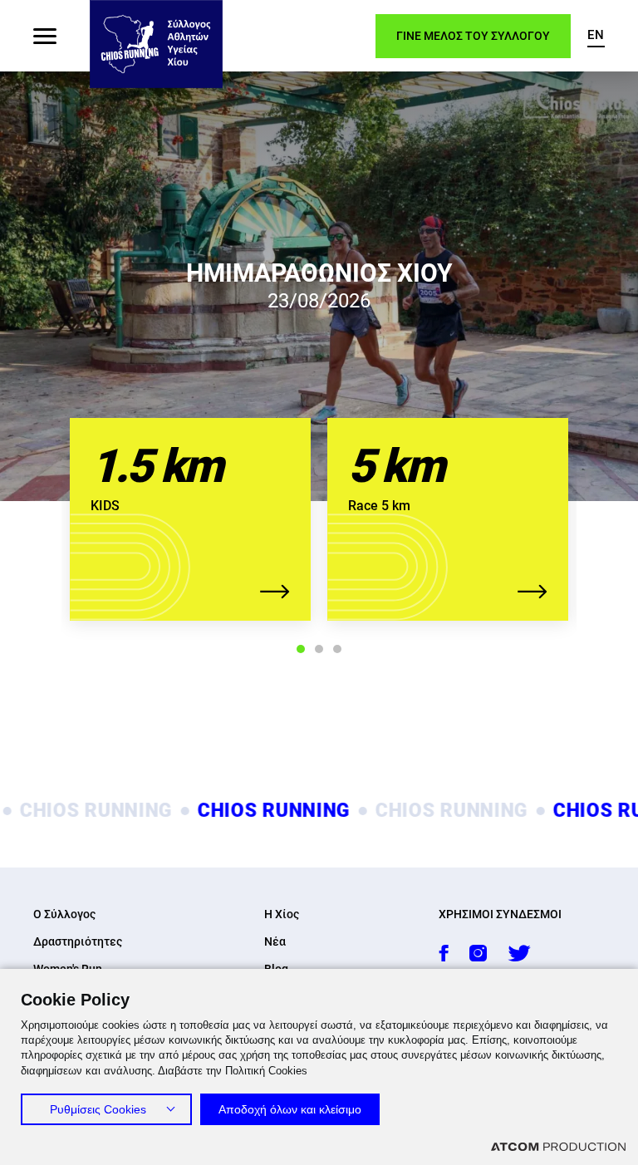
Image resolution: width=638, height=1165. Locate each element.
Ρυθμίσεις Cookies (98, 1109)
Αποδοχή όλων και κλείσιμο (289, 1109)
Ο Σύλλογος (64, 914)
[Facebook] (444, 953)
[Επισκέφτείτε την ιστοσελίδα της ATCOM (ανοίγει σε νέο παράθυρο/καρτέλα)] (558, 1146)
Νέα (275, 941)
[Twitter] (519, 953)
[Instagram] (478, 953)
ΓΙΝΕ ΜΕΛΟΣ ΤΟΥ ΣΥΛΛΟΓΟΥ (473, 35)
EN (596, 34)
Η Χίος (281, 914)
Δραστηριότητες (77, 941)
